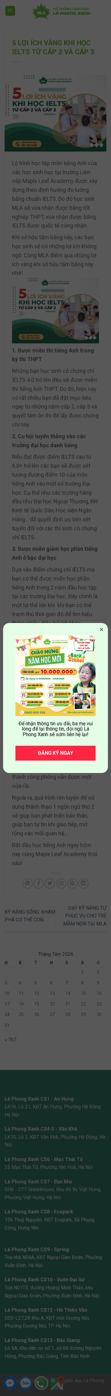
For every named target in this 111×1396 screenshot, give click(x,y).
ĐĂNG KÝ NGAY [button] (55, 753)
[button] (101, 629)
